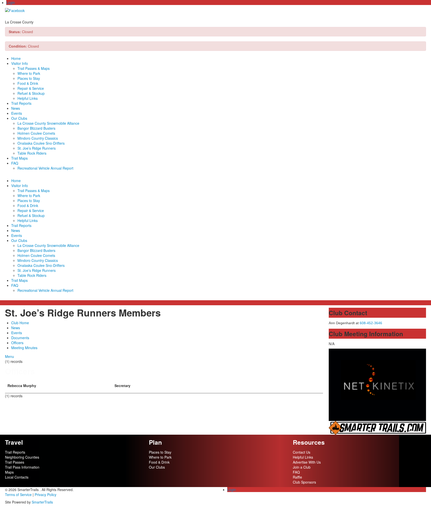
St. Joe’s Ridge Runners (36, 148)
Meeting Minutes (24, 347)
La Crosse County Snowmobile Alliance (48, 123)
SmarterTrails (42, 502)
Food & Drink (27, 83)
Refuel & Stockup (31, 93)
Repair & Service (30, 88)
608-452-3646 (371, 323)
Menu (9, 356)
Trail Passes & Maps (33, 68)
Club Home (20, 322)
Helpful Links (27, 98)
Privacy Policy (45, 494)
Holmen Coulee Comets (36, 133)
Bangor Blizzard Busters (36, 128)
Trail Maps (19, 158)
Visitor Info (19, 63)
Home (16, 58)
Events (16, 113)
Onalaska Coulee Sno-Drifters (41, 143)
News (15, 108)
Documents (20, 337)
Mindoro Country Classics (37, 138)
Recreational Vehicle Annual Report (45, 168)
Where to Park (28, 73)
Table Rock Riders (31, 153)
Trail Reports (21, 103)
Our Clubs (19, 118)
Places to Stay (28, 78)
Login (10, 2)
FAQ (14, 163)
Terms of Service (18, 494)
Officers (17, 342)
